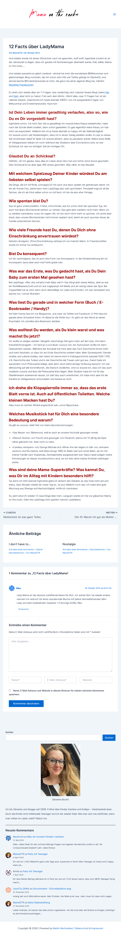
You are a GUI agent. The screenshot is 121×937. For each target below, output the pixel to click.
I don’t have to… (20, 544)
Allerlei (39, 549)
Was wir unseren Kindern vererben (45, 836)
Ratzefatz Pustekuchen (21, 84)
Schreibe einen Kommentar (21, 549)
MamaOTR (18, 854)
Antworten (23, 609)
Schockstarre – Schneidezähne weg (52, 888)
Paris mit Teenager (38, 854)
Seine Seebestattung (39, 902)
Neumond (18, 836)
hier (107, 92)
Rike (18, 588)
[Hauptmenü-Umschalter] (114, 14)
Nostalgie (69, 544)
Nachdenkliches (16, 553)
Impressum (97, 928)
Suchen (9, 732)
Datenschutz (82, 928)
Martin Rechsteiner (63, 928)
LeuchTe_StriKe (21, 888)
